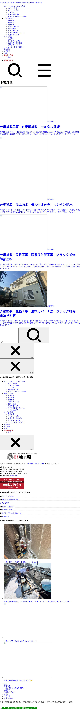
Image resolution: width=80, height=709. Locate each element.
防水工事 (11, 12)
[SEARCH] (15, 77)
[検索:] (9, 342)
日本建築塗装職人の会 (36, 463)
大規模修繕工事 (13, 14)
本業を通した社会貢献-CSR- (14, 688)
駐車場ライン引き (14, 45)
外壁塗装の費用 (7, 509)
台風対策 (11, 39)
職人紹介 (7, 49)
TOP (5, 684)
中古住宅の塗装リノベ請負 (17, 16)
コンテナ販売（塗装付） (16, 47)
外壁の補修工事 (13, 30)
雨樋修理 (11, 24)
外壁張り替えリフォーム (16, 33)
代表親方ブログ (9, 692)
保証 (5, 53)
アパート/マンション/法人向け (14, 6)
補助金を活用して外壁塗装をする (12, 513)
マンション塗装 (13, 10)
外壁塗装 (11, 20)
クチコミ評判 (4, 503)
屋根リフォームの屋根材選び (11, 499)
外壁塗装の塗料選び (8, 496)
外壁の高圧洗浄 (13, 35)
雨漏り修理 (12, 28)
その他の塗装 (8, 37)
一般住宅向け (8, 18)
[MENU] (44, 77)
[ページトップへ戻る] (1, 708)
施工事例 (7, 51)
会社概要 (7, 686)
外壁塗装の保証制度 (8, 506)
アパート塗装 (12, 8)
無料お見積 (5, 516)
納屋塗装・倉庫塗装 (15, 43)
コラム (6, 694)
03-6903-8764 (13, 475)
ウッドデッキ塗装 (14, 41)
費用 (9, 57)
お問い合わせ (8, 698)
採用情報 (7, 696)
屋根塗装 (11, 22)
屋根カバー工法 (13, 26)
